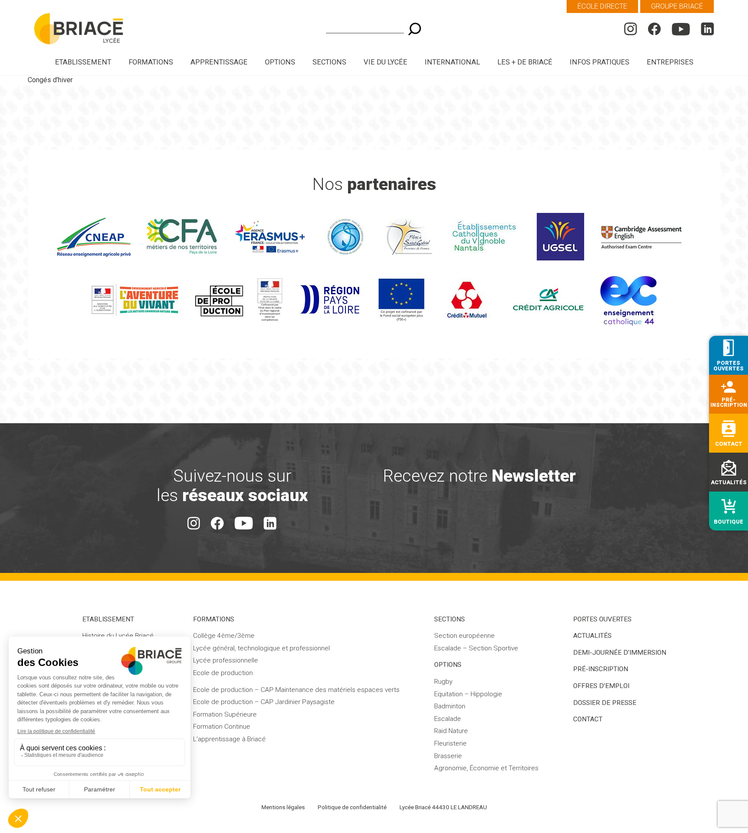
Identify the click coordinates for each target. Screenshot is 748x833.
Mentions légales (283, 807)
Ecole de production (223, 673)
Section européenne (464, 636)
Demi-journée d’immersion (619, 652)
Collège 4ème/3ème (224, 636)
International (452, 62)
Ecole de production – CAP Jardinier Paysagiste (264, 702)
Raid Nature (451, 731)
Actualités (592, 636)
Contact (588, 719)
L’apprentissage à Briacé (229, 739)
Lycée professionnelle (225, 660)
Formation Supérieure (225, 714)
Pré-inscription (600, 669)
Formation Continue (221, 726)
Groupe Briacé (677, 6)
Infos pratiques (599, 62)
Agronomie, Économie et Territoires (486, 768)
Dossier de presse (604, 703)
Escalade (447, 719)
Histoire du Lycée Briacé (118, 636)
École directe (602, 6)
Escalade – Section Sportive (476, 648)
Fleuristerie (450, 743)
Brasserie (448, 756)
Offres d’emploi (601, 686)
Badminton (449, 706)
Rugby (443, 681)
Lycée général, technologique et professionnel (261, 648)
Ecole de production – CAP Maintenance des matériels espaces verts (296, 690)
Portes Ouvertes (602, 619)
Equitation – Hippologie (468, 694)
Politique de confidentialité (352, 807)
